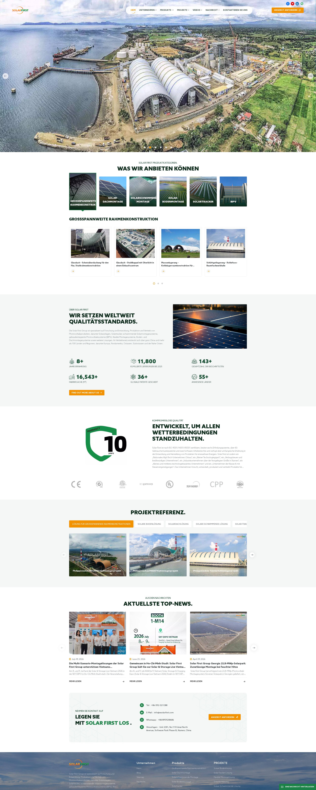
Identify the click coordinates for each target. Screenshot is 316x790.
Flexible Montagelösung (224, 777)
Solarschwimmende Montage (185, 777)
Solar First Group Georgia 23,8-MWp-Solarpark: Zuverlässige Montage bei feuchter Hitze (218, 665)
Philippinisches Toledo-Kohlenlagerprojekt (215, 571)
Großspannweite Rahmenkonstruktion (189, 768)
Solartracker (177, 786)
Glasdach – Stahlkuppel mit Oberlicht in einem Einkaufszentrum (135, 264)
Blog (139, 772)
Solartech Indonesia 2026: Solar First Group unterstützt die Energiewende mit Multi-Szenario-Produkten (276, 665)
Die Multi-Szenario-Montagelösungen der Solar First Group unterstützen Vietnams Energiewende (96, 665)
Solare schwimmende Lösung (227, 786)
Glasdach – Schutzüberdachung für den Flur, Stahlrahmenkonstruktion (90, 264)
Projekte (182, 10)
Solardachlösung (221, 781)
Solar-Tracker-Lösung (223, 772)
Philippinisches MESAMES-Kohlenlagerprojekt (97, 571)
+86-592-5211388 (159, 705)
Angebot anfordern (285, 10)
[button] (145, 147)
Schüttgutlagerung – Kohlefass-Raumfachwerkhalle (222, 264)
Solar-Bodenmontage (181, 781)
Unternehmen (147, 10)
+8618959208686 (166, 720)
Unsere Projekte (107, 135)
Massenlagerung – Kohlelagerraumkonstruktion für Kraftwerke (177, 264)
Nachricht (212, 10)
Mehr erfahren (80, 135)
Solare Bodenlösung (223, 768)
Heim (133, 10)
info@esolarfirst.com (164, 712)
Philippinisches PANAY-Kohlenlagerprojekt (155, 571)
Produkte (166, 10)
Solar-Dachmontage (181, 772)
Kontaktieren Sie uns (235, 10)
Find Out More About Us (85, 393)
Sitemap (140, 777)
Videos (196, 10)
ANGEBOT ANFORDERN (223, 717)
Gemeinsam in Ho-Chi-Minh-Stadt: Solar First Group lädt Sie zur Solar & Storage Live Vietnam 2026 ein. (158, 665)
